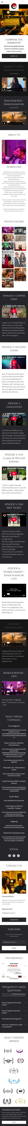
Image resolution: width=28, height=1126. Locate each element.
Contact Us (14, 56)
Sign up (14, 948)
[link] (14, 2)
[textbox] (14, 942)
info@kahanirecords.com (18, 994)
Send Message (14, 919)
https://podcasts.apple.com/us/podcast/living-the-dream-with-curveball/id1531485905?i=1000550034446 (14, 789)
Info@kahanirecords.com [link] (8, 913)
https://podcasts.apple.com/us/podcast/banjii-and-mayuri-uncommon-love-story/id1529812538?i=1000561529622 (14, 814)
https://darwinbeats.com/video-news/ (14, 800)
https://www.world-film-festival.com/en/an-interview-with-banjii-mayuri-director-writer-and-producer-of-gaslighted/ (14, 838)
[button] (3, 2)
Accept (14, 1122)
